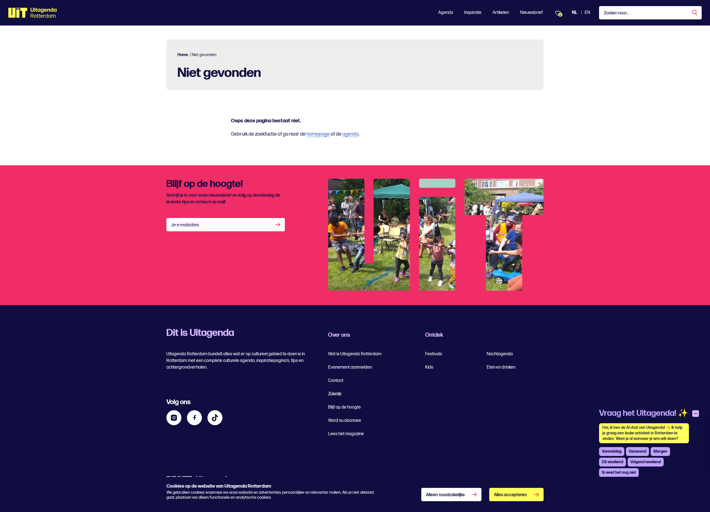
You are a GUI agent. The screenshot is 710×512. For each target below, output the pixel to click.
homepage (318, 134)
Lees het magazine (346, 434)
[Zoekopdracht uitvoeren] (695, 12)
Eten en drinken (501, 367)
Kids (429, 367)
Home (183, 54)
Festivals (433, 354)
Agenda (445, 12)
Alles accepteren (510, 495)
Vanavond (637, 451)
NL (574, 12)
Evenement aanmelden (350, 367)
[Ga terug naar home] (32, 13)
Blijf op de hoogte (344, 407)
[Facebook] (194, 417)
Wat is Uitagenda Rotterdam (354, 354)
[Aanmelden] (278, 224)
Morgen (660, 451)
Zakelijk (334, 394)
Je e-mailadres (185, 225)
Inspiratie (472, 12)
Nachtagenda (500, 354)
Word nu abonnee (344, 420)
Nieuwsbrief (531, 12)
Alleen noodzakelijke (445, 495)
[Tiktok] (214, 417)
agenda (350, 134)
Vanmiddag (612, 451)
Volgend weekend (645, 462)
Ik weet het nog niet (619, 472)
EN (587, 12)
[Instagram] (173, 417)
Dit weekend (612, 462)
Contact (335, 380)
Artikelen (501, 12)
